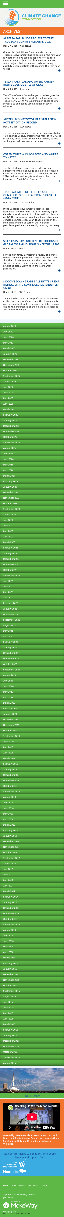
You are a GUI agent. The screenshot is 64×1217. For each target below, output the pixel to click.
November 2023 (11, 497)
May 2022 (8, 592)
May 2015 (8, 1013)
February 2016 (10, 963)
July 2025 (8, 387)
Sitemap (22, 1185)
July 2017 (8, 869)
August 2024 (9, 448)
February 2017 (10, 896)
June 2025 (8, 392)
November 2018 (11, 780)
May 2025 (8, 398)
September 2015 (11, 990)
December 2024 (11, 425)
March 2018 (9, 824)
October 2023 (10, 503)
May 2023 (8, 531)
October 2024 (10, 436)
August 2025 (9, 381)
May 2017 (8, 880)
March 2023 (9, 542)
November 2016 (11, 913)
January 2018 (10, 835)
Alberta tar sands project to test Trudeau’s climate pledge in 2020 (28, 39)
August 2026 (9, 326)
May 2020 (8, 691)
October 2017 (10, 852)
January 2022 (10, 608)
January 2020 (10, 714)
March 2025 (9, 409)
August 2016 (9, 930)
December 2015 (11, 974)
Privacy (36, 1185)
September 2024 (11, 442)
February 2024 (10, 481)
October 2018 (10, 786)
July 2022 (8, 581)
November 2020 (11, 658)
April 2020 (8, 697)
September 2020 (11, 669)
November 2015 (11, 979)
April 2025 (8, 403)
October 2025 (10, 370)
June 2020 (8, 686)
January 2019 (10, 769)
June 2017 (8, 874)
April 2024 (8, 470)
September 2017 (11, 858)
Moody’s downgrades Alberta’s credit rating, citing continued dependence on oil (31, 285)
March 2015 (9, 1024)
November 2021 (11, 614)
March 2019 (9, 758)
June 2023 (8, 525)
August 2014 (9, 1063)
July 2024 (8, 453)
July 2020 (8, 680)
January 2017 (10, 902)
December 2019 (11, 719)
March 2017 (9, 891)
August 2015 (9, 996)
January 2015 (10, 1035)
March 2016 (9, 957)
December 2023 (11, 492)
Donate (44, 1185)
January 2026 (10, 353)
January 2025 (10, 420)
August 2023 (9, 514)
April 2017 (8, 885)
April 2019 (8, 752)
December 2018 (11, 774)
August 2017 (9, 863)
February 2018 (10, 830)
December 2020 (11, 652)
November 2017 (11, 846)
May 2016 (8, 946)
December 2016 (11, 907)
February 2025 (10, 414)
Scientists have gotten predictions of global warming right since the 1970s (31, 242)
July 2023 (8, 520)
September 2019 (11, 736)
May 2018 (8, 813)
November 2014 (11, 1046)
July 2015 (8, 1002)
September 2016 (11, 924)
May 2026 (8, 342)
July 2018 (8, 802)
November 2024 (11, 431)
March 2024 (9, 475)
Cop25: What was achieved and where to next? (30, 155)
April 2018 (8, 819)
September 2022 (11, 575)
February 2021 (10, 641)
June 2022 (8, 586)
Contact (13, 1185)
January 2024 (10, 486)
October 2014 (10, 1051)
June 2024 (8, 459)
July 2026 (8, 331)
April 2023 (8, 536)
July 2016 (8, 935)
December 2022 (11, 558)
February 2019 (10, 763)
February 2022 (10, 603)
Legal (29, 1185)
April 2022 (8, 597)
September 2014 (11, 1057)
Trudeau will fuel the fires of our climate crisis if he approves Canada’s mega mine (30, 195)
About (6, 1185)
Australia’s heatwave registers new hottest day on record (29, 120)
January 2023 (10, 553)
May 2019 (8, 747)
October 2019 (10, 730)
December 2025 (11, 359)
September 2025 (11, 376)
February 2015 (10, 1029)
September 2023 (11, 509)
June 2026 (8, 337)
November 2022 (11, 564)
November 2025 (11, 365)
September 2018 (11, 791)
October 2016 (10, 919)
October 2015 (10, 985)
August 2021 (9, 625)
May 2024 (8, 464)
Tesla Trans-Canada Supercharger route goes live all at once (28, 83)
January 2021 (10, 647)
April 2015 (8, 1018)
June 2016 (8, 941)
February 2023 (10, 547)
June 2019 (8, 741)
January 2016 (10, 968)
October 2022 (10, 569)
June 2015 (8, 1007)
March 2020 (9, 702)
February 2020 (10, 708)
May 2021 (8, 630)
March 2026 (9, 348)
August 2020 (9, 675)
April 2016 (8, 952)
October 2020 (10, 664)
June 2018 (8, 808)
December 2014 (11, 1040)
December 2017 (11, 841)
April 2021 (8, 636)
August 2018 (9, 797)
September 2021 (11, 619)
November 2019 (11, 725)
